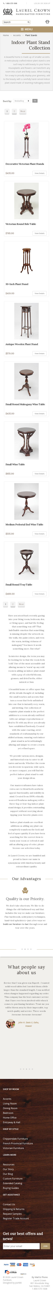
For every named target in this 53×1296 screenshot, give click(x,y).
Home (6, 35)
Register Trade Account (16, 1218)
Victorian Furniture (13, 1148)
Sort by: (7, 101)
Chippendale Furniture (15, 1138)
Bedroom (8, 1113)
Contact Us (9, 1204)
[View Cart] (47, 21)
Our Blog (8, 1174)
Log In (37, 3)
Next (22, 111)
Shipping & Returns (13, 1209)
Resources (8, 1164)
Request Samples (12, 1213)
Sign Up (47, 3)
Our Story (8, 1169)
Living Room (10, 1103)
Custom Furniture (13, 1178)
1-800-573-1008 (11, 3)
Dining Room (10, 1108)
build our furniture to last (16, 924)
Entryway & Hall (11, 1122)
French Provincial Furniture (18, 1143)
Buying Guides (11, 1188)
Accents (17, 35)
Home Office (9, 1117)
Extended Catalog (12, 1183)
